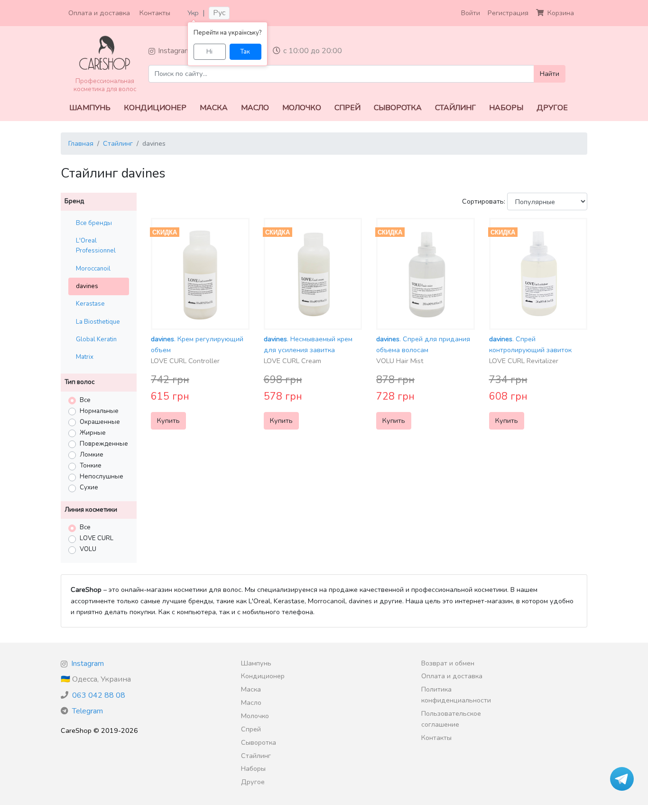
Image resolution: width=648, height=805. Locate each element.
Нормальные (99, 411)
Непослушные (101, 476)
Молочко (301, 108)
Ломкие (91, 454)
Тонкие (91, 465)
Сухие (89, 487)
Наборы (506, 108)
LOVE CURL (96, 538)
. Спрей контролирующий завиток (530, 349)
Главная (80, 143)
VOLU (88, 549)
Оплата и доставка (99, 13)
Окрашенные (100, 422)
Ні (209, 51)
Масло (255, 108)
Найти (549, 73)
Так (245, 51)
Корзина (560, 13)
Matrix (84, 357)
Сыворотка (398, 108)
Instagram (174, 51)
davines (87, 286)
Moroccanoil (93, 268)
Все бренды (94, 223)
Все (85, 400)
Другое (552, 108)
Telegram (87, 711)
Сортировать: (483, 201)
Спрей (347, 108)
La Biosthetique (98, 322)
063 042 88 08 (98, 695)
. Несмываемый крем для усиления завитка (308, 349)
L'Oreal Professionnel (96, 245)
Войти (470, 13)
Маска (214, 108)
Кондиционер (155, 108)
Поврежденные (104, 444)
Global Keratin (96, 339)
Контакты (154, 13)
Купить (168, 420)
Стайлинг (455, 108)
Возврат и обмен (447, 663)
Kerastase (90, 304)
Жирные (93, 433)
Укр (193, 13)
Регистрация (508, 13)
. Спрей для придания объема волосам (423, 349)
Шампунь (90, 108)
